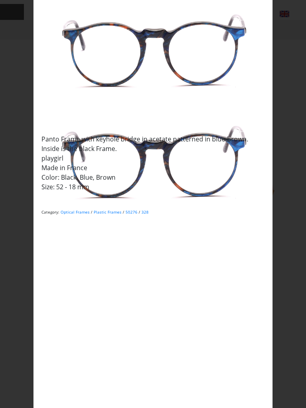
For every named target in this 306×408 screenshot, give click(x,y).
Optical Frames (75, 212)
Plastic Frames (108, 212)
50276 (131, 212)
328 (145, 212)
